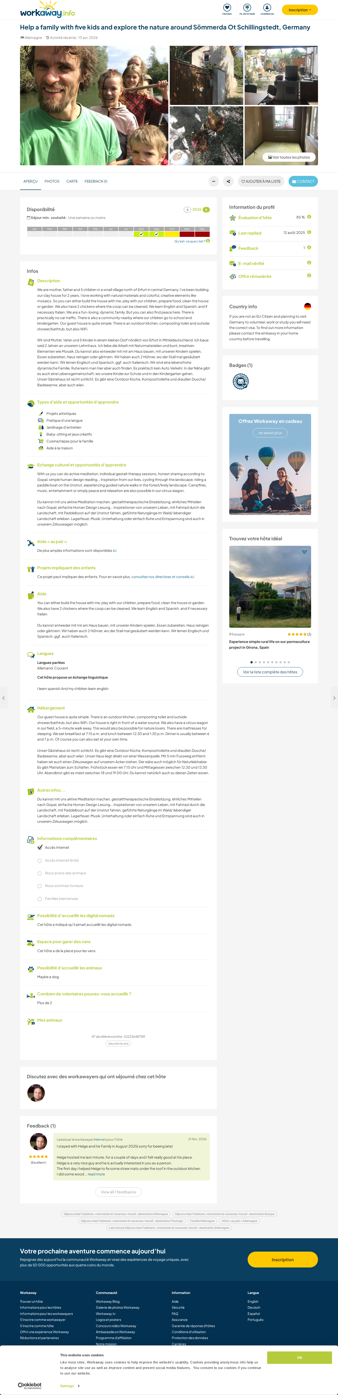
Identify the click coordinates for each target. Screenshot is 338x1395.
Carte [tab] (72, 181)
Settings (67, 1386)
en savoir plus (270, 432)
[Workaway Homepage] (47, 8)
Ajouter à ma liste (263, 181)
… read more (95, 1174)
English (253, 1301)
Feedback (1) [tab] (96, 181)
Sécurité (178, 1307)
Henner (100, 1139)
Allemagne (33, 37)
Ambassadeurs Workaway (115, 1332)
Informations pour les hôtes (40, 1307)
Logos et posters (108, 1319)
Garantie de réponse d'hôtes (193, 1326)
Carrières (179, 1344)
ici (114, 550)
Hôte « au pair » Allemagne (239, 1221)
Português (256, 1319)
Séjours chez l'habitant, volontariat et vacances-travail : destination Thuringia (132, 1221)
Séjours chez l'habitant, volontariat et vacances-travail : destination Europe (224, 1214)
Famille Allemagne (202, 1221)
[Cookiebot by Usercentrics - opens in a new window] (30, 1386)
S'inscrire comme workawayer (43, 1319)
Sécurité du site (118, 1043)
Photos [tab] (52, 181)
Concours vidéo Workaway (116, 1326)
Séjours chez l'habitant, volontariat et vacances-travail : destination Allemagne (116, 1214)
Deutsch (254, 1307)
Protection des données (190, 1338)
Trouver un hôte (31, 1301)
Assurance (180, 1319)
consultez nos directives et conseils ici (163, 576)
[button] (251, 662)
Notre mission (106, 1344)
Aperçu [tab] (30, 181)
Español (254, 1313)
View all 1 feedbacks (118, 1191)
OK (299, 1358)
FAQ (175, 1313)
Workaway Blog (108, 1301)
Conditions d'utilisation (189, 1332)
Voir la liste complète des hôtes (270, 671)
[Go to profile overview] (118, 1093)
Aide (175, 1301)
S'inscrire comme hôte (37, 1326)
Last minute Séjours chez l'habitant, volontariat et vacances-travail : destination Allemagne (169, 1227)
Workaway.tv (105, 1313)
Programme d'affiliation (114, 1338)
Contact (305, 181)
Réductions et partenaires (39, 1338)
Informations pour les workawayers (46, 1313)
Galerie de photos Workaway (118, 1307)
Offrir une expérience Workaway (44, 1332)
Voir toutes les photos (291, 157)
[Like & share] (228, 181)
